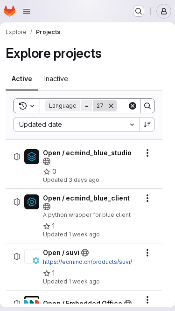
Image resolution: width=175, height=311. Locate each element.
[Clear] (132, 105)
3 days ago (84, 179)
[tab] (22, 78)
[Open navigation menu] (26, 11)
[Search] (147, 105)
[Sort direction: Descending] (147, 124)
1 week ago (84, 234)
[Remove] (111, 105)
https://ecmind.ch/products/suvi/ (87, 261)
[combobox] (76, 124)
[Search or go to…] (138, 11)
